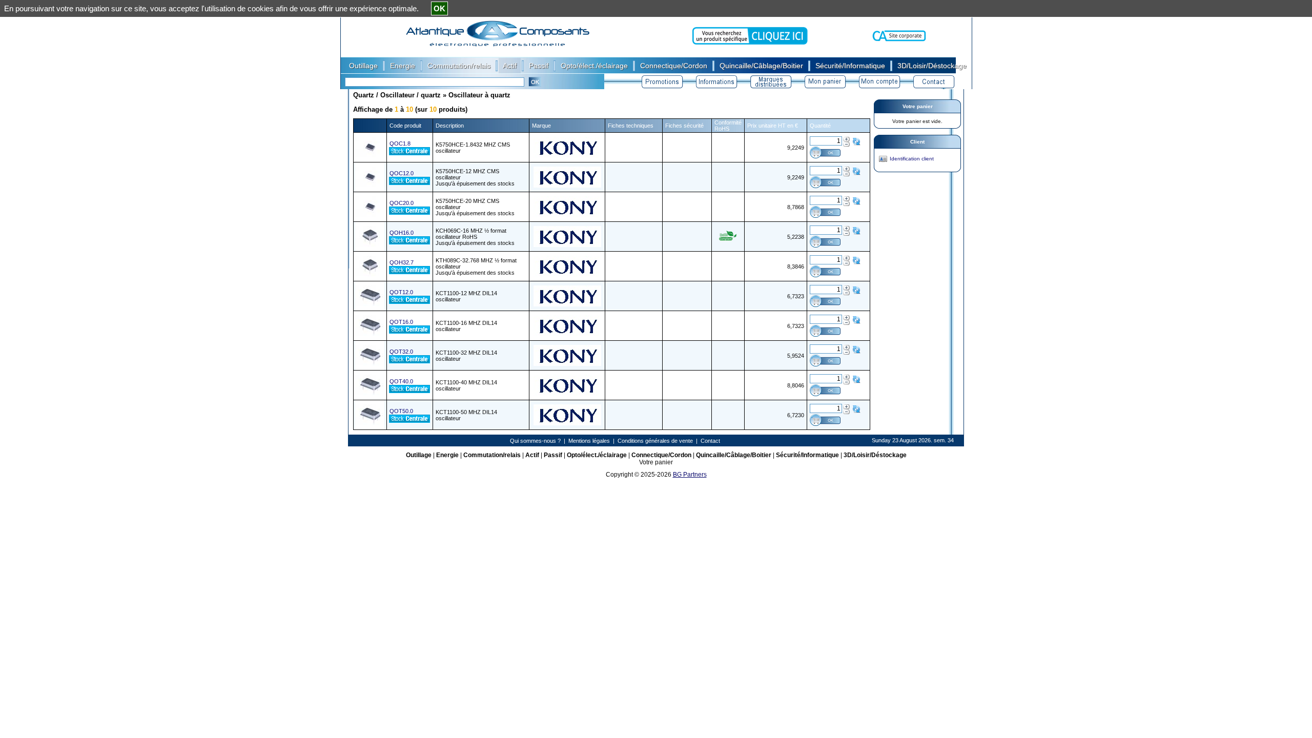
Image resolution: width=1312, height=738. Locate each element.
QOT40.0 (401, 381)
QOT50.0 (401, 411)
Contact (710, 441)
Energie (447, 455)
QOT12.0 (401, 292)
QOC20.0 (401, 203)
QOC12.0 (401, 173)
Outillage (419, 455)
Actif (532, 455)
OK (439, 8)
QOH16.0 (401, 233)
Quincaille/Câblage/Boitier (733, 455)
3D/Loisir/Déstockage (875, 455)
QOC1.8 (400, 143)
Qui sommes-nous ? (535, 441)
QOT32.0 (401, 351)
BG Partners (690, 474)
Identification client (912, 158)
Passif (553, 455)
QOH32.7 (401, 262)
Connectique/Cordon (661, 455)
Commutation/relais (492, 455)
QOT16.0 (401, 322)
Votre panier (918, 106)
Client (917, 142)
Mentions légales (589, 441)
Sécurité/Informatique (807, 455)
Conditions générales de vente (655, 441)
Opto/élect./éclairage (597, 455)
